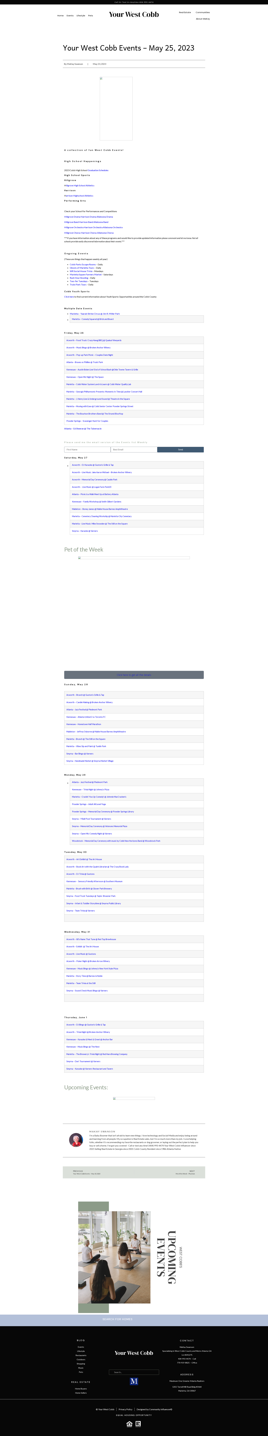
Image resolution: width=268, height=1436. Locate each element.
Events (70, 15)
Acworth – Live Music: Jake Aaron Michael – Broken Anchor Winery (102, 472)
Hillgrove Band (71, 222)
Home (60, 15)
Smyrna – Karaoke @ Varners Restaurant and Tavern (89, 1069)
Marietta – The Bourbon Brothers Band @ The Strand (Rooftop (94, 414)
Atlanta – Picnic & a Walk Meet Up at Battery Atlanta (95, 494)
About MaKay (203, 18)
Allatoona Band (101, 222)
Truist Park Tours (78, 284)
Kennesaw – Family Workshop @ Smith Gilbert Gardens (96, 501)
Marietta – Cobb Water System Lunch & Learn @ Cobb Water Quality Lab (98, 384)
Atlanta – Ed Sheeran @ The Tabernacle (82, 428)
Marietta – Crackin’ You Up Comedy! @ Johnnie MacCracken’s (99, 797)
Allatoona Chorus (105, 232)
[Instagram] (134, 1363)
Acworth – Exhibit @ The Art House (82, 946)
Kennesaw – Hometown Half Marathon (83, 724)
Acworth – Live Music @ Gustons (81, 954)
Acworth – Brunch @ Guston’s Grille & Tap (85, 695)
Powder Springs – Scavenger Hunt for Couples (87, 421)
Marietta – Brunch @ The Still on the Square (85, 739)
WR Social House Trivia (81, 271)
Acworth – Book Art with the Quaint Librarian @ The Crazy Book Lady (97, 867)
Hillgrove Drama (72, 216)
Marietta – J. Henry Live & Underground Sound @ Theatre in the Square (98, 399)
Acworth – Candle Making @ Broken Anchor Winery (89, 702)
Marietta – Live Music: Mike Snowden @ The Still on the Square (100, 523)
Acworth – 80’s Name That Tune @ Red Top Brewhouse (91, 939)
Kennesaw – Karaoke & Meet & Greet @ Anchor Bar (89, 1039)
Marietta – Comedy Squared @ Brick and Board (92, 319)
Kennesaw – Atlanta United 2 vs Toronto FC (86, 717)
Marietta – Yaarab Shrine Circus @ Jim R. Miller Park (95, 313)
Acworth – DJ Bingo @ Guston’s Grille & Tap (86, 1024)
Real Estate (185, 12)
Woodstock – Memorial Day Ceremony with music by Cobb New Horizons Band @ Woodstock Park (116, 841)
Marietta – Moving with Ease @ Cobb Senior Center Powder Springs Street (99, 406)
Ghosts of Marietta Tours (82, 267)
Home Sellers (81, 1393)
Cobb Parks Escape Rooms (83, 264)
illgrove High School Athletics (80, 185)
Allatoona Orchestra (113, 227)
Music (80, 1368)
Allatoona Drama (105, 216)
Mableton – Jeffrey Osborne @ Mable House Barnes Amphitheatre (96, 731)
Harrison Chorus (89, 232)
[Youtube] (140, 1363)
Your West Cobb (134, 14)
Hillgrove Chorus (72, 232)
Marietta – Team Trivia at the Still (80, 983)
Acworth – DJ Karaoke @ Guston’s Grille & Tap (93, 465)
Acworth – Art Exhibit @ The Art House (84, 859)
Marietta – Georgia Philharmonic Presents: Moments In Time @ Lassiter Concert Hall (104, 391)
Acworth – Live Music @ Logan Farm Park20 (91, 487)
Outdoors (81, 1359)
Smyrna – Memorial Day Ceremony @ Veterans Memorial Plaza (99, 826)
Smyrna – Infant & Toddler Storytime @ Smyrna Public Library (93, 903)
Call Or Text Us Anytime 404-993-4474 (134, 2)
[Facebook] (127, 1363)
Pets (90, 15)
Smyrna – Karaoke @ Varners (85, 531)
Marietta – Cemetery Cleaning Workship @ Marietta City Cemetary (101, 516)
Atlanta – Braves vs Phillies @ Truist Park (84, 362)
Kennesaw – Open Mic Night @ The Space (85, 377)
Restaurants (81, 1355)
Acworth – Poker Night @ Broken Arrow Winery (88, 961)
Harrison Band (86, 222)
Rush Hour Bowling (79, 277)
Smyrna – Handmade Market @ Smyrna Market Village (89, 761)
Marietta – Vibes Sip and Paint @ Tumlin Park (86, 746)
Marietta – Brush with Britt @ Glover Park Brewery (89, 888)
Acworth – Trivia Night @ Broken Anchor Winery (88, 1032)
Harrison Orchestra (93, 227)
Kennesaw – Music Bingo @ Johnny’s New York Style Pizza (92, 968)
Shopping (81, 1363)
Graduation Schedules (98, 170)
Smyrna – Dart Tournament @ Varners (83, 1061)
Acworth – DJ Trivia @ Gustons (80, 874)
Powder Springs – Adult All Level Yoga (89, 804)
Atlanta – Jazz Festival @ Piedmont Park (84, 709)
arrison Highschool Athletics (79, 195)
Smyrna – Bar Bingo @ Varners (79, 753)
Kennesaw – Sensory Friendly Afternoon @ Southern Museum (94, 881)
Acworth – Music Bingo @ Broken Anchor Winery (88, 347)
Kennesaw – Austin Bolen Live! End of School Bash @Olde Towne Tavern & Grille (102, 369)
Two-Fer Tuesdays (79, 281)
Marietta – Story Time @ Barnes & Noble (84, 976)
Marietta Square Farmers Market (86, 274)
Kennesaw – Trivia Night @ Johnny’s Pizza (90, 789)
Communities (203, 12)
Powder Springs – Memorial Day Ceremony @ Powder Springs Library (103, 811)
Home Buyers (81, 1388)
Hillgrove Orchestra (73, 227)
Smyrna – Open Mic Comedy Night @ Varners (92, 833)
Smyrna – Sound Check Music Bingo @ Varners (87, 990)
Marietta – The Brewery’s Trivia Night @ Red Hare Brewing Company (96, 1054)
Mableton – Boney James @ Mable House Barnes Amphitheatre (100, 509)
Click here (69, 296)
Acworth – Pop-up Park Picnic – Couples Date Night (89, 355)
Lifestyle (81, 15)
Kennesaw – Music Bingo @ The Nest (83, 1047)
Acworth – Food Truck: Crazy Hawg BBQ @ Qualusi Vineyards (93, 340)
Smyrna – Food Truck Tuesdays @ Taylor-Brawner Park (90, 896)
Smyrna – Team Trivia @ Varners (80, 910)
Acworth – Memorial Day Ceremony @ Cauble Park (95, 479)
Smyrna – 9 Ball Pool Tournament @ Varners (91, 819)
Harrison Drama (88, 216)
